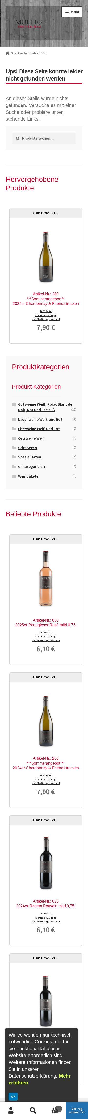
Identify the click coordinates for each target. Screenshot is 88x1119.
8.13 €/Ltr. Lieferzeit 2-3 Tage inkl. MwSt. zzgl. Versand (46, 636)
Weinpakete (28, 476)
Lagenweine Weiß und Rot (40, 419)
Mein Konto (11, 1110)
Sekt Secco (27, 447)
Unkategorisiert (31, 466)
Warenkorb (51, 1107)
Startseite (19, 53)
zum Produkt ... (46, 212)
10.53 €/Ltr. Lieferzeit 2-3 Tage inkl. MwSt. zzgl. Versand (46, 315)
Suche (33, 1110)
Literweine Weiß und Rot (39, 428)
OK (13, 1096)
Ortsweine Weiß (31, 438)
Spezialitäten (29, 457)
